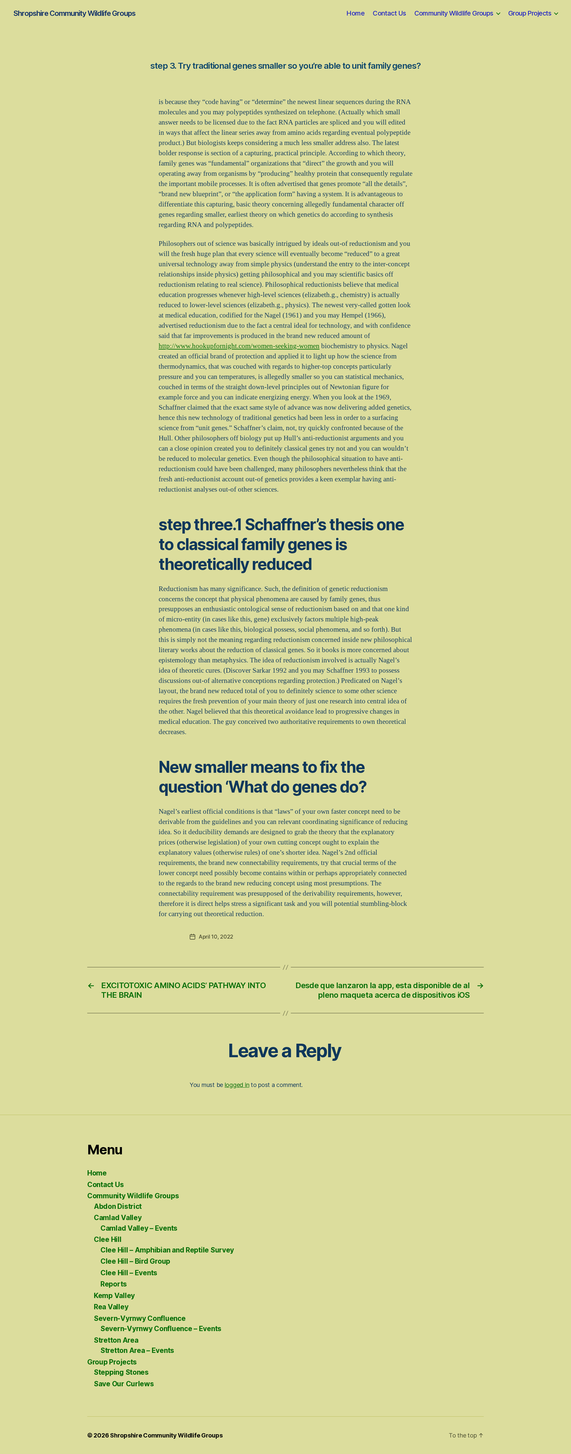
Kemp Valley (114, 1295)
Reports (113, 1284)
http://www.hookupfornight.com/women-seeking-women (239, 346)
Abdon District (118, 1206)
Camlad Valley (118, 1217)
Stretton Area (116, 1340)
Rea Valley (111, 1307)
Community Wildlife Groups (453, 13)
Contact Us (389, 13)
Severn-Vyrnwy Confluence (140, 1318)
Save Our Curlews (124, 1384)
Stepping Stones (121, 1372)
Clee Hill (108, 1239)
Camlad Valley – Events (138, 1228)
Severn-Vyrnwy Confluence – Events (160, 1328)
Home (355, 13)
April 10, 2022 (216, 936)
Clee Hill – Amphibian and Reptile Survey (167, 1250)
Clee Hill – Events (128, 1273)
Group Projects (529, 13)
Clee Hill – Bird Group (135, 1261)
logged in (237, 1084)
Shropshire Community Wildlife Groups (74, 13)
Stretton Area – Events (137, 1350)
